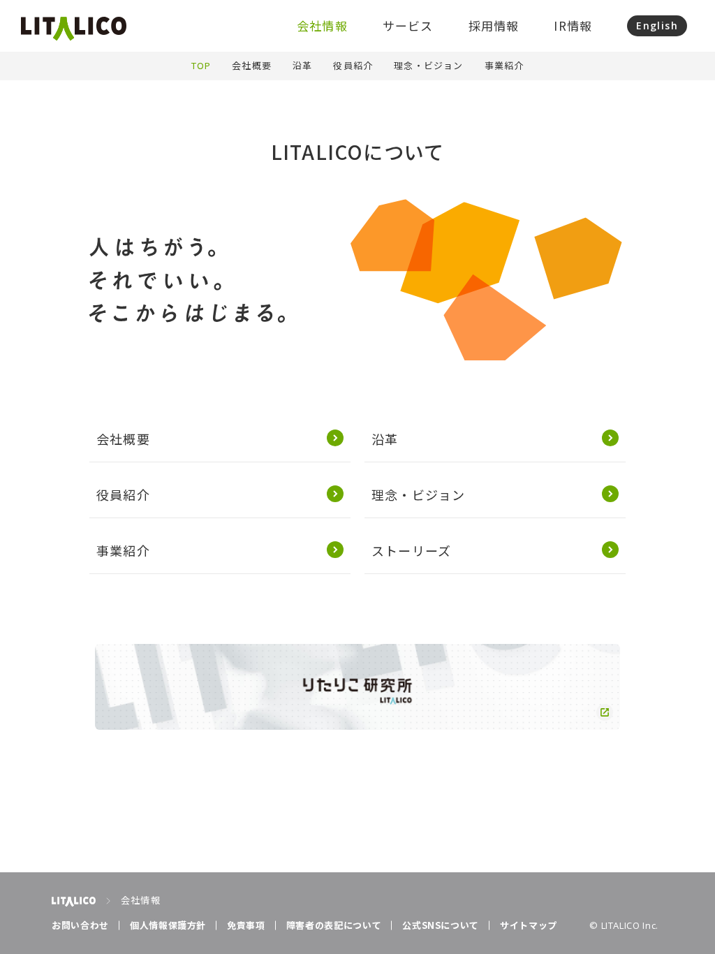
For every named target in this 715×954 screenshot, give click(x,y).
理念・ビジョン (428, 65)
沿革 (302, 65)
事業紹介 (504, 65)
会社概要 (252, 65)
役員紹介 (353, 65)
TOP (201, 65)
